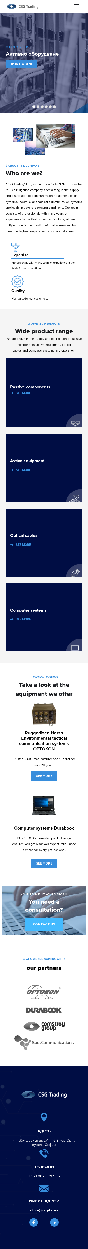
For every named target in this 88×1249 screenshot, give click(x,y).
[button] (44, 924)
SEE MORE (23, 393)
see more (44, 776)
